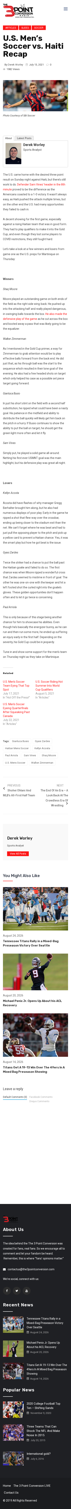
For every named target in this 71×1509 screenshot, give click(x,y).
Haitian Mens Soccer (17, 748)
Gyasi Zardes (42, 741)
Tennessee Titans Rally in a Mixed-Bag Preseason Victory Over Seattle (45, 1323)
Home (7, 1485)
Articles (10, 27)
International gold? (39, 1454)
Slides (25, 27)
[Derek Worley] (13, 153)
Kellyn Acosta (42, 748)
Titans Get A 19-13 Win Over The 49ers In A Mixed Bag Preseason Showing (47, 1369)
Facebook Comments (40, 1097)
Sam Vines (30, 755)
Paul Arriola (11, 755)
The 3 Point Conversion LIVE (31, 1485)
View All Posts (18, 853)
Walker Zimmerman (42, 762)
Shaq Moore (49, 755)
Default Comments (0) (15, 1097)
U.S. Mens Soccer (15, 762)
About (8, 138)
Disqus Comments (39, 1101)
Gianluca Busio (20, 741)
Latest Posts (24, 138)
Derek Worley (15, 64)
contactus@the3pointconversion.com (31, 1269)
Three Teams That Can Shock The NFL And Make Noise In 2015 (43, 1431)
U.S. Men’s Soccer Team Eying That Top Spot (16, 685)
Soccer (38, 27)
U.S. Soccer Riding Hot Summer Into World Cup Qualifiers (49, 685)
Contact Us (11, 1492)
